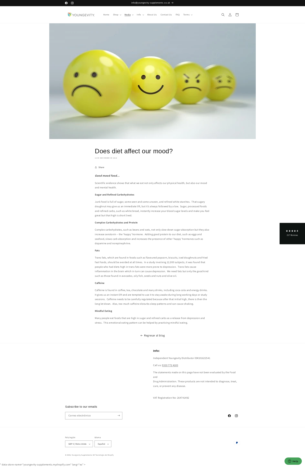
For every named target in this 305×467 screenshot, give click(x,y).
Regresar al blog (154, 335)
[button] (117, 14)
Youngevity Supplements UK (83, 455)
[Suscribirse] (118, 415)
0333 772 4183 (170, 365)
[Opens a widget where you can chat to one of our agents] (293, 461)
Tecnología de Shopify (104, 455)
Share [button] (101, 167)
